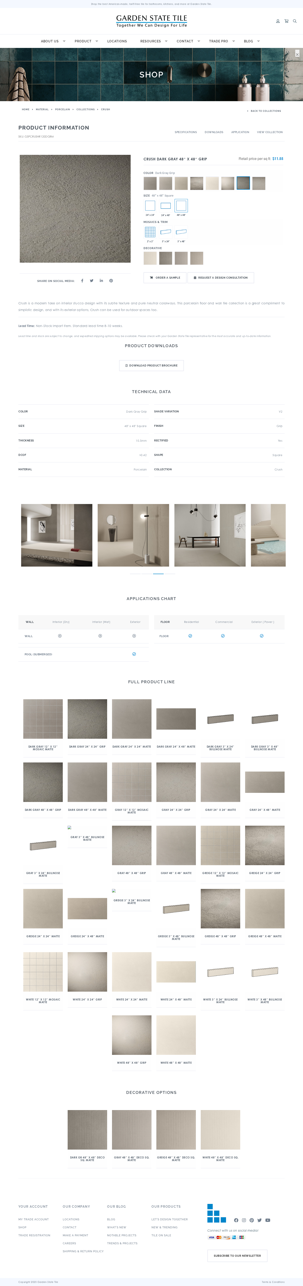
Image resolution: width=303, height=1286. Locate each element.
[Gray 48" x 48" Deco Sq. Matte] (181, 258)
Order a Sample (167, 277)
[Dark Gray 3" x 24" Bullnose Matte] (165, 232)
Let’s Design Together (170, 1219)
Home (26, 109)
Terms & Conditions (273, 1282)
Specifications (186, 132)
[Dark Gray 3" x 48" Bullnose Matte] (181, 232)
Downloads (214, 132)
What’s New (116, 1227)
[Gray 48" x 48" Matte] (165, 176)
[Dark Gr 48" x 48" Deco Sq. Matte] (165, 258)
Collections (86, 109)
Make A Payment (75, 1235)
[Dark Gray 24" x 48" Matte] (165, 205)
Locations (117, 41)
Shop (22, 1227)
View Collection (270, 132)
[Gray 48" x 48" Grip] (259, 176)
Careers (69, 1243)
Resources (150, 41)
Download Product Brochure (153, 365)
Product (83, 41)
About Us (50, 41)
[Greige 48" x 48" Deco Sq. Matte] (196, 258)
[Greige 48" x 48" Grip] (196, 176)
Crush (105, 109)
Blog (248, 41)
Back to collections (265, 111)
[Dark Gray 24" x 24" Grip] (150, 205)
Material (42, 109)
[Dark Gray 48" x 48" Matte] (150, 176)
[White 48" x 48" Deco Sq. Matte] (150, 258)
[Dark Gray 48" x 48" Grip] (243, 183)
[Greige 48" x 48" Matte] (181, 176)
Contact (185, 41)
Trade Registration (34, 1235)
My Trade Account (33, 1219)
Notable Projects (121, 1235)
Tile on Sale (161, 1235)
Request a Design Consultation (223, 277)
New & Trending (165, 1227)
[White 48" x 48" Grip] (227, 176)
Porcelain (62, 109)
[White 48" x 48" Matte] (212, 176)
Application (240, 132)
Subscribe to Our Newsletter (237, 1255)
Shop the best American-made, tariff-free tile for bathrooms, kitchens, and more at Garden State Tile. (151, 4)
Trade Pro (218, 41)
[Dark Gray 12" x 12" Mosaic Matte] (150, 232)
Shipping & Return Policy (83, 1251)
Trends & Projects (122, 1243)
